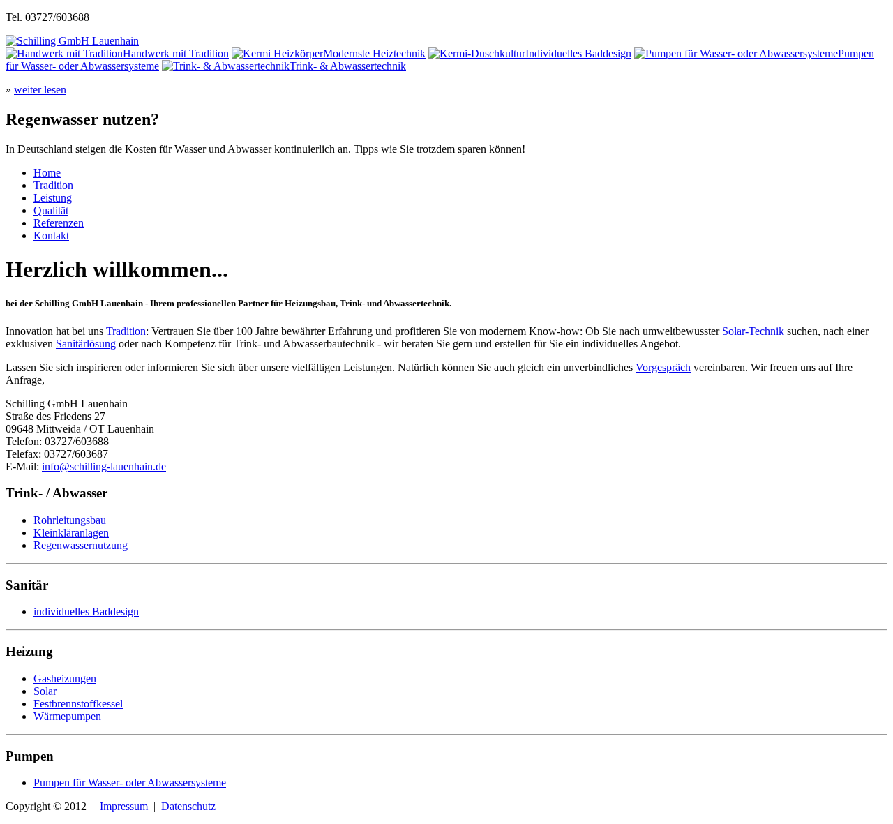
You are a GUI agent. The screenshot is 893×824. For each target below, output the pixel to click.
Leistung (52, 198)
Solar (45, 691)
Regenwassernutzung (80, 545)
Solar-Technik (753, 331)
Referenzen (58, 223)
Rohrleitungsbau (69, 520)
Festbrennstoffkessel (78, 704)
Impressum (124, 806)
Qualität (50, 210)
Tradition (53, 185)
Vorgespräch (663, 367)
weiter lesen (40, 90)
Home (47, 173)
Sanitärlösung (86, 344)
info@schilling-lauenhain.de (104, 466)
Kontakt (51, 235)
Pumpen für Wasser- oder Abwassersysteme (129, 782)
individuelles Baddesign (86, 611)
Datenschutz (188, 806)
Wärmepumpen (67, 716)
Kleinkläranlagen (71, 533)
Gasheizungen (64, 678)
